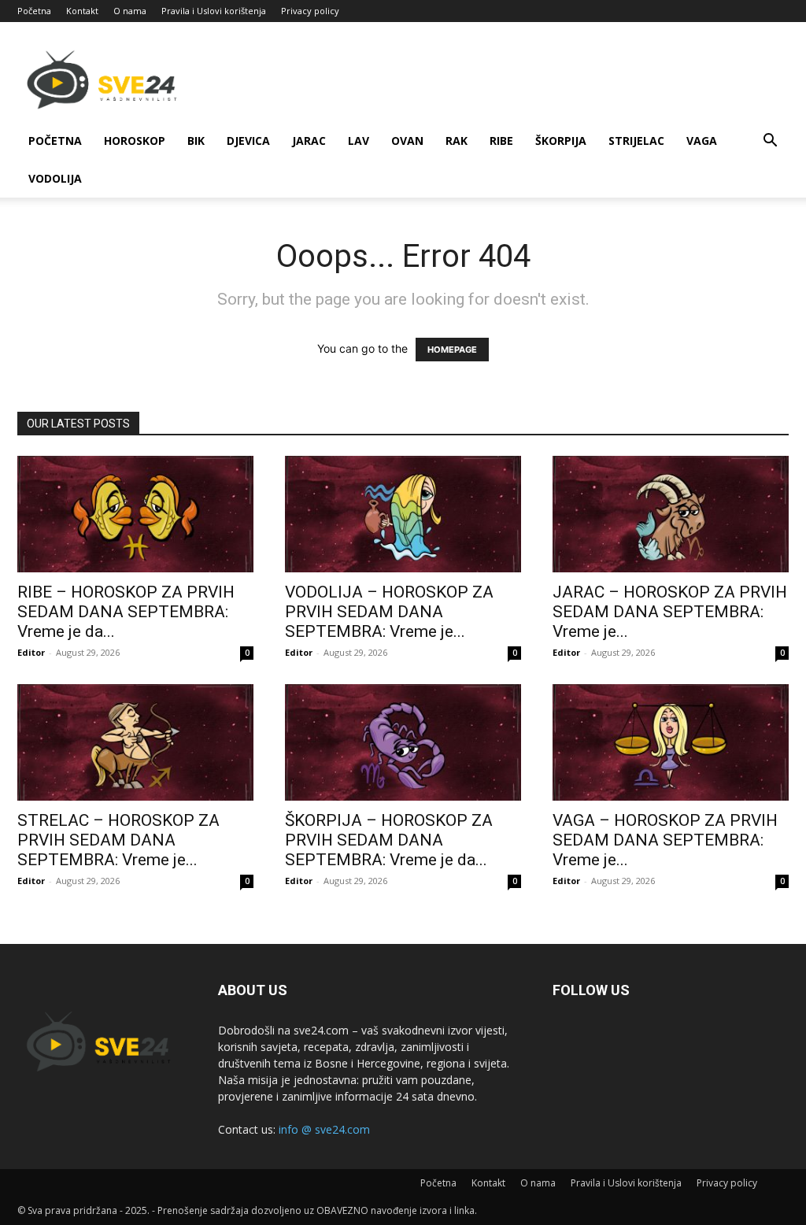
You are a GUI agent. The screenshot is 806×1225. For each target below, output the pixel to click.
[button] (770, 142)
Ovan (407, 140)
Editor (31, 652)
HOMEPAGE (452, 349)
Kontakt (82, 11)
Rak (457, 140)
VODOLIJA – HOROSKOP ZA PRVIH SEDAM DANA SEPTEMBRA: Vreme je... (389, 612)
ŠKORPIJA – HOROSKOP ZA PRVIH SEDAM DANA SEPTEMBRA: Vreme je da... (389, 840)
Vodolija (55, 178)
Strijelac (636, 140)
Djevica (248, 140)
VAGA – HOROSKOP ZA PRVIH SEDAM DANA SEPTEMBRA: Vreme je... (665, 840)
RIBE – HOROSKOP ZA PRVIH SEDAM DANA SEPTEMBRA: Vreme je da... (126, 612)
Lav (358, 140)
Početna (34, 11)
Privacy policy (310, 11)
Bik (196, 140)
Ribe (501, 140)
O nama (129, 11)
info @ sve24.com (324, 1129)
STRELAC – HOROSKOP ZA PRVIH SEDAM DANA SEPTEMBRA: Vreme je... (118, 840)
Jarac (309, 140)
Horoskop (134, 140)
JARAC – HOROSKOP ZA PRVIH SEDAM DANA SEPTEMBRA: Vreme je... (670, 612)
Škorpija (560, 140)
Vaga (701, 140)
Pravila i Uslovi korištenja (213, 11)
